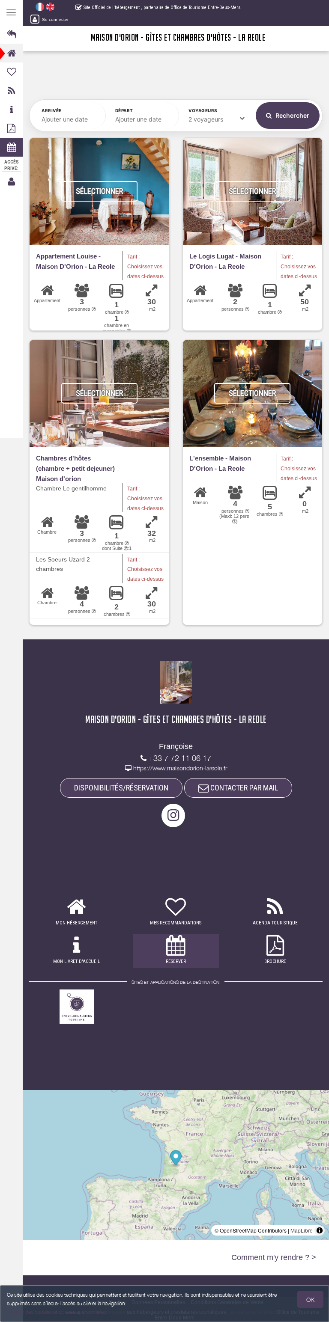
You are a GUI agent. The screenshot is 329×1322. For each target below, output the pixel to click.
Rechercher (291, 115)
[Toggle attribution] (319, 1230)
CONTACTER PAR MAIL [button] (243, 787)
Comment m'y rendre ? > (273, 1257)
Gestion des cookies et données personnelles (56, 1312)
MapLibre (301, 1230)
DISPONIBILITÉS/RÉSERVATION (121, 787)
